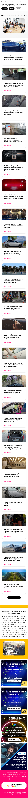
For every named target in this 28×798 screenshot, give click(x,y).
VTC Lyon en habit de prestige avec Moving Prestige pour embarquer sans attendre (13, 392)
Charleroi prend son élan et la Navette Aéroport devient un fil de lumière (13, 112)
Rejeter (11, 8)
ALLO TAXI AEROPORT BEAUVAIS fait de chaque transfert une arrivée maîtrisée (13, 140)
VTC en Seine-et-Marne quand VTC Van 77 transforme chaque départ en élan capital (13, 531)
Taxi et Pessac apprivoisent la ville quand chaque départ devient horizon (13, 419)
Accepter (5, 8)
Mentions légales (10, 794)
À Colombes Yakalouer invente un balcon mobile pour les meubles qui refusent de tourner (13, 308)
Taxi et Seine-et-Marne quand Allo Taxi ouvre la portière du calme (13, 503)
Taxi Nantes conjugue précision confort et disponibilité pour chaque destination (13, 280)
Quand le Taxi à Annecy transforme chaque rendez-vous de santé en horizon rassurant (13, 57)
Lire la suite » (7, 63)
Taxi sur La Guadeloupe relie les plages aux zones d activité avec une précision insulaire (13, 85)
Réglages (19, 5)
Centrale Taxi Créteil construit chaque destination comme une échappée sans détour (13, 364)
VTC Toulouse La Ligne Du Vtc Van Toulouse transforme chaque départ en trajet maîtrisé (13, 447)
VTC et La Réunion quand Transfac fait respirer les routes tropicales (13, 586)
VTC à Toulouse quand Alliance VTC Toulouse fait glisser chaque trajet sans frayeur (13, 558)
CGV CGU (19, 794)
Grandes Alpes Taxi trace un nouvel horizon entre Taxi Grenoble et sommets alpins (12, 253)
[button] (14, 597)
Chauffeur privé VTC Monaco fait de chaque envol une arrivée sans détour (13, 225)
